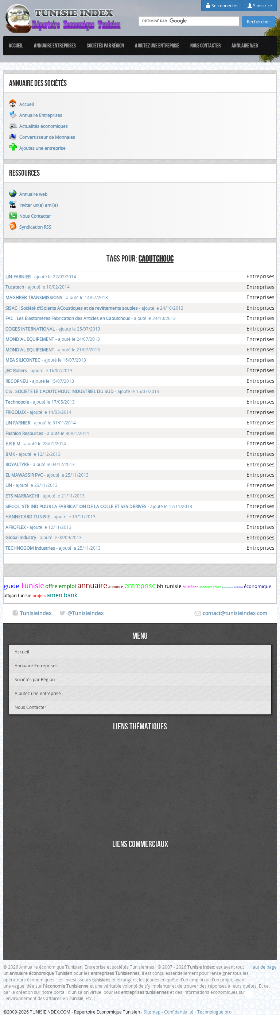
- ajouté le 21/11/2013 (45, 496)
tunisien (238, 587)
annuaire (92, 585)
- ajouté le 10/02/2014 (37, 287)
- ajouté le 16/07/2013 (45, 360)
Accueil (16, 45)
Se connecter (224, 5)
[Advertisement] (140, 786)
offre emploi (60, 585)
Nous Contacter (205, 45)
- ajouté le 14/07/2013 (56, 297)
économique (257, 586)
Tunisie (32, 585)
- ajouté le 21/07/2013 (52, 349)
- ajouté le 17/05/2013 (40, 402)
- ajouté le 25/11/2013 (47, 475)
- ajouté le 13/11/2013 (50, 516)
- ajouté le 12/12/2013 (33, 454)
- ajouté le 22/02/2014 (40, 276)
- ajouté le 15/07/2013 (39, 381)
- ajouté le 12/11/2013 (38, 527)
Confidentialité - (180, 1012)
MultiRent (190, 587)
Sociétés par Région (105, 45)
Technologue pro (214, 1012)
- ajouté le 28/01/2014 (35, 443)
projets (39, 595)
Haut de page (263, 967)
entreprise (140, 585)
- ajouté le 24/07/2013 (52, 339)
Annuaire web (245, 45)
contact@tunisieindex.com (235, 613)
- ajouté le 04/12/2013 (40, 464)
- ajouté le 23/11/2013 (31, 485)
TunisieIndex (35, 613)
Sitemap (152, 1012)
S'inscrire (262, 5)
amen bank (62, 595)
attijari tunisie (17, 595)
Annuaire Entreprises (55, 45)
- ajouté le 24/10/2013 (94, 308)
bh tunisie (169, 586)
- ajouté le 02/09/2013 (43, 537)
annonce (115, 586)
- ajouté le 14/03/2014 (38, 412)
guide (11, 585)
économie (227, 587)
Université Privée (210, 587)
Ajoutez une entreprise (157, 45)
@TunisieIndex (85, 613)
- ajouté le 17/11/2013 (98, 506)
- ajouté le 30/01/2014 (47, 433)
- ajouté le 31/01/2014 (40, 423)
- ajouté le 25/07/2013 (52, 329)
